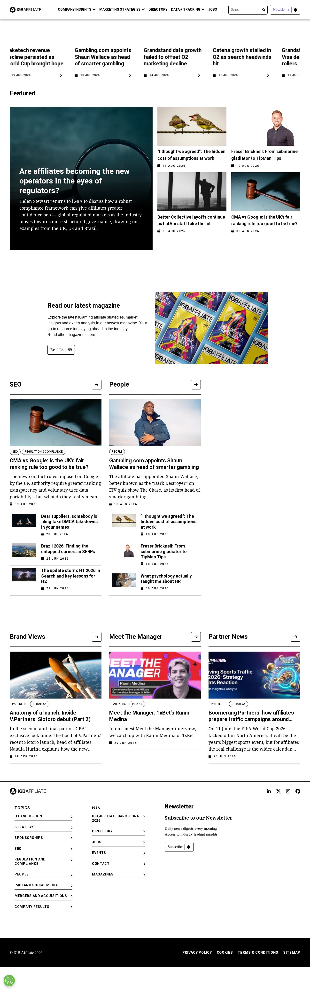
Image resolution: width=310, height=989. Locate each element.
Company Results (32, 907)
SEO (18, 849)
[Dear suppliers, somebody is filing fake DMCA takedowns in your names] (24, 524)
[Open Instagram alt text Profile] (288, 791)
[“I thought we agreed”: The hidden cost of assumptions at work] (124, 524)
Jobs (212, 9)
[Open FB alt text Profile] (297, 791)
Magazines (102, 874)
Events (99, 853)
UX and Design (28, 816)
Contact (101, 864)
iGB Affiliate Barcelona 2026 (115, 818)
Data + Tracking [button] (185, 9)
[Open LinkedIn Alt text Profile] (268, 791)
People (22, 874)
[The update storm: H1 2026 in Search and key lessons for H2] (24, 578)
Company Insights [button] (74, 9)
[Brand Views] (96, 637)
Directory (157, 9)
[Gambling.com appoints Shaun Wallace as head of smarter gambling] (155, 422)
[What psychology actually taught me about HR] (124, 580)
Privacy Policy (197, 952)
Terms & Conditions (258, 952)
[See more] (96, 384)
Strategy (24, 827)
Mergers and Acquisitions (41, 896)
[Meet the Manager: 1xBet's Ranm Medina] (155, 675)
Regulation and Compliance (30, 861)
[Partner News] (295, 637)
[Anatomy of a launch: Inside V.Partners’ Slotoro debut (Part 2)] (55, 675)
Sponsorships (29, 838)
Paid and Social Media (36, 885)
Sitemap (291, 952)
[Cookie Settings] (9, 980)
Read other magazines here (71, 335)
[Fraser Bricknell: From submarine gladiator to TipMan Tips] (124, 553)
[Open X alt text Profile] (278, 791)
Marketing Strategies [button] (119, 9)
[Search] (248, 9)
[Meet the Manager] (196, 637)
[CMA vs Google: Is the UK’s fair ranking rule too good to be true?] (55, 422)
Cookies (225, 952)
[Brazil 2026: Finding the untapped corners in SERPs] (24, 550)
